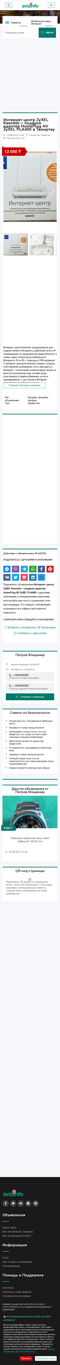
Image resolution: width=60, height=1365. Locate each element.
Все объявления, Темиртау (17, 1231)
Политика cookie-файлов (16, 1291)
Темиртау (15, 22)
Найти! (49, 32)
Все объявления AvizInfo (16, 1235)
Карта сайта (9, 1227)
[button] (52, 191)
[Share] (6, 569)
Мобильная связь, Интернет (41, 22)
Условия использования (16, 1295)
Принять (26, 1358)
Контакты (8, 1287)
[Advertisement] (30, 72)
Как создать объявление (17, 1261)
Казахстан (34, 135)
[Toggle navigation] (8, 5)
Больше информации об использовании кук (29, 1350)
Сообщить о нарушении (31, 633)
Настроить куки (46, 1358)
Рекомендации (11, 1266)
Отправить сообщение (32, 697)
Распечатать (48, 627)
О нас (5, 1257)
